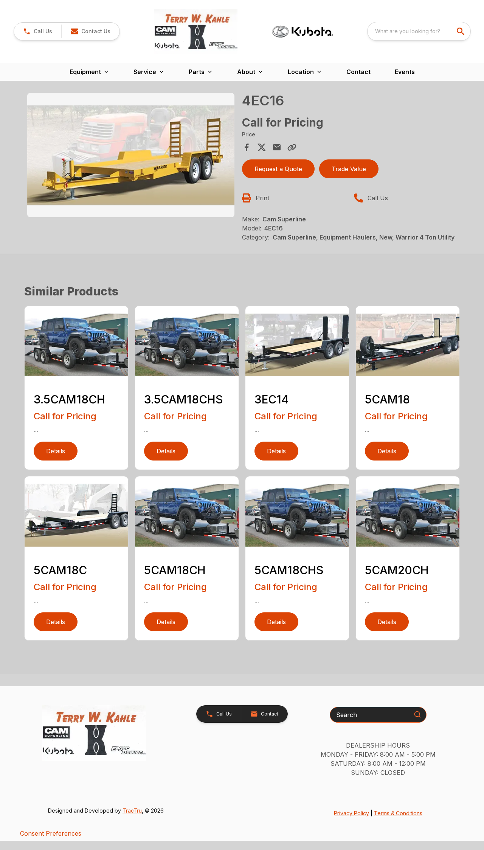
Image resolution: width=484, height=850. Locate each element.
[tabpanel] (130, 156)
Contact (358, 72)
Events (405, 72)
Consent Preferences (50, 833)
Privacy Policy (351, 813)
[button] (37, 31)
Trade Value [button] (349, 169)
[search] (461, 31)
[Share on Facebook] (246, 147)
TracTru (132, 810)
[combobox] (419, 31)
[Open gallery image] (130, 155)
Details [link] (55, 451)
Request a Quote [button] (278, 169)
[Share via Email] (276, 147)
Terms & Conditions (398, 813)
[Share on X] (261, 147)
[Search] (417, 714)
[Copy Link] (291, 147)
